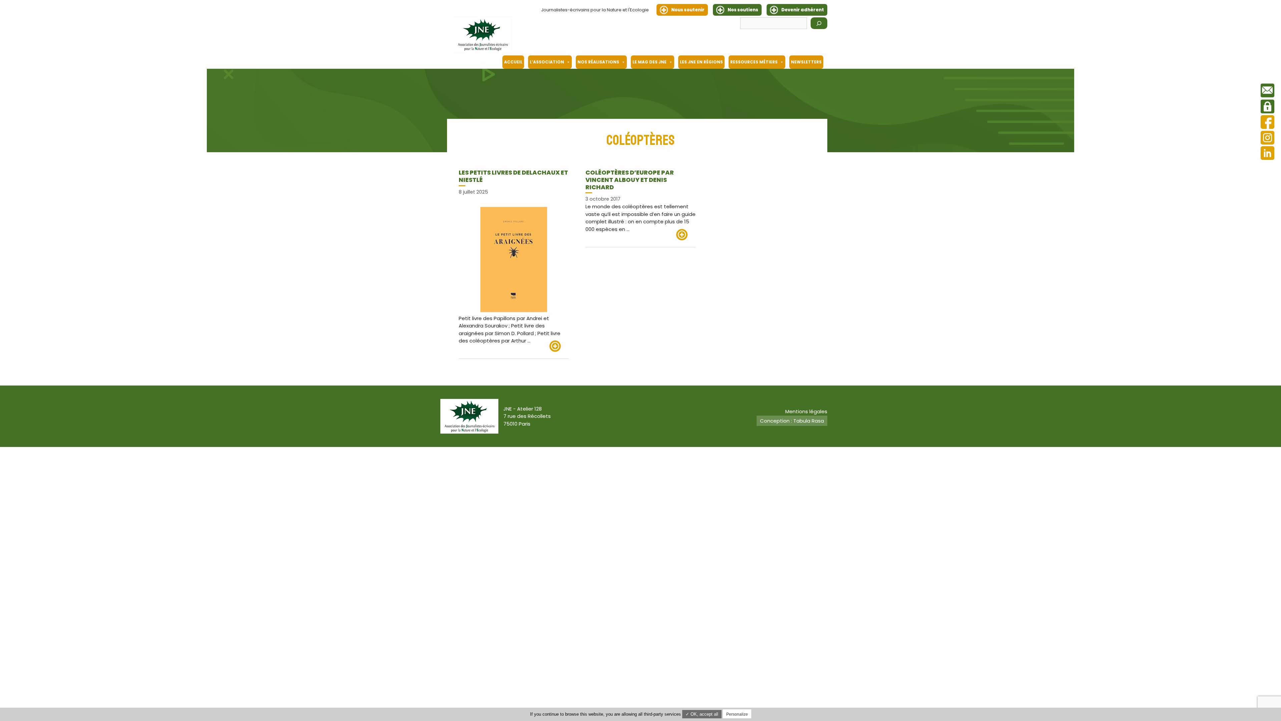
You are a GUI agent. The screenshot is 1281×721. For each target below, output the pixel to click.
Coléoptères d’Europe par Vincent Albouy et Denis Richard (629, 179)
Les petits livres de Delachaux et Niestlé (513, 176)
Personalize (737, 714)
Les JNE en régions (701, 62)
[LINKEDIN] (1267, 154)
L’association (547, 62)
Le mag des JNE (649, 62)
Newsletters (806, 62)
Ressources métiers (754, 62)
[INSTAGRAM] (1267, 139)
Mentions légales (806, 411)
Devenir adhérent (802, 10)
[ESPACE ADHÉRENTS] (1267, 107)
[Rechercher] (819, 23)
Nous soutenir (688, 10)
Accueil (513, 62)
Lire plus (559, 346)
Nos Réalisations (598, 62)
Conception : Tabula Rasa (792, 420)
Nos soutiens (743, 10)
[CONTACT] (1267, 91)
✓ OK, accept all (702, 714)
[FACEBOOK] (1267, 123)
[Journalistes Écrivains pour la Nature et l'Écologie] (483, 34)
